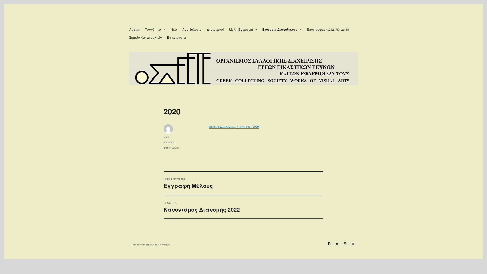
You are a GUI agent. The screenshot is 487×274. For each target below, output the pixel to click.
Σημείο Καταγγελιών (145, 37)
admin (167, 137)
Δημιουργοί (215, 29)
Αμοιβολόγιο (191, 29)
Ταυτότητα (153, 29)
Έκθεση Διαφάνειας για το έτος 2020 (234, 126)
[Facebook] (329, 244)
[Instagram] (345, 244)
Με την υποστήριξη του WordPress (151, 244)
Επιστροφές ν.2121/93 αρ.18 (328, 29)
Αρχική (134, 29)
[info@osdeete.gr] (353, 244)
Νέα (174, 29)
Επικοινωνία (176, 37)
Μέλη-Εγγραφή (241, 29)
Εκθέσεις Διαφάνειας (279, 29)
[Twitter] (337, 244)
